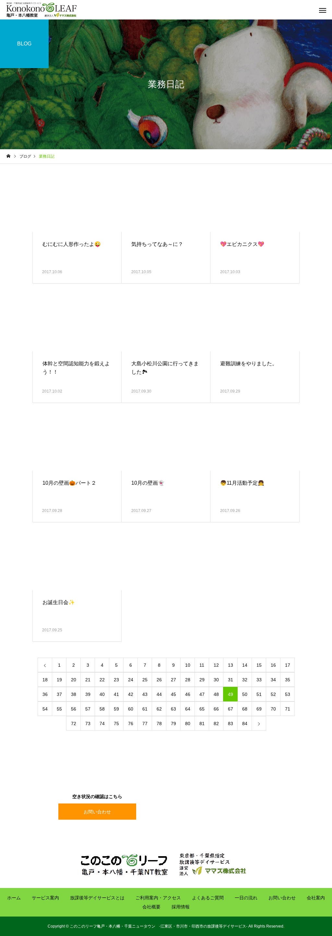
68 (244, 708)
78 (159, 723)
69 (259, 708)
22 (102, 679)
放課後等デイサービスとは (97, 897)
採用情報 (181, 906)
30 (216, 679)
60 (130, 708)
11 (201, 665)
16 (273, 665)
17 (287, 665)
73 (87, 723)
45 (173, 694)
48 (216, 694)
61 (145, 708)
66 (216, 708)
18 (45, 679)
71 (287, 708)
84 (244, 723)
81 (202, 723)
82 (216, 723)
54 (45, 708)
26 (159, 679)
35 (287, 679)
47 (202, 694)
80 (187, 723)
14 (244, 665)
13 (230, 665)
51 (259, 694)
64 (187, 708)
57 (87, 708)
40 (102, 694)
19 (59, 679)
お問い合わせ (97, 811)
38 (73, 694)
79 (173, 723)
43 (145, 694)
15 (259, 665)
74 (102, 723)
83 (230, 723)
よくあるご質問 (208, 897)
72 (73, 723)
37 (59, 694)
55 (59, 708)
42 (130, 694)
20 (73, 679)
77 (145, 723)
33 (259, 679)
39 (87, 694)
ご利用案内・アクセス (158, 897)
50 (244, 694)
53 (287, 694)
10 (187, 665)
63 (173, 708)
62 (159, 708)
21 (87, 679)
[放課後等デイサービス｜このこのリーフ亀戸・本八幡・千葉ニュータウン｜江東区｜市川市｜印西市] (41, 9)
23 (116, 679)
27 (173, 679)
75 (116, 723)
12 (216, 665)
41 (116, 694)
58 (102, 708)
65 (202, 708)
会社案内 (316, 897)
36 (45, 694)
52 (273, 694)
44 (159, 694)
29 (202, 679)
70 (273, 708)
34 (273, 679)
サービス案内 (45, 897)
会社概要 (151, 906)
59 (116, 708)
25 (145, 679)
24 (130, 679)
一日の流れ (246, 897)
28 (187, 679)
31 (230, 679)
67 (230, 708)
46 (187, 694)
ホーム (14, 897)
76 (130, 723)
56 (73, 708)
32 (244, 679)
